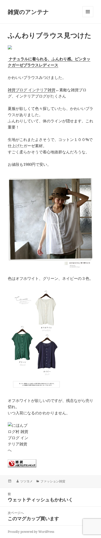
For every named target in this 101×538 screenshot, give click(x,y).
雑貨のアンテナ (28, 12)
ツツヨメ (26, 481)
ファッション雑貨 (52, 481)
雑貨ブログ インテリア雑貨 (31, 89)
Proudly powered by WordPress (31, 531)
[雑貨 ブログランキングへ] (50, 463)
